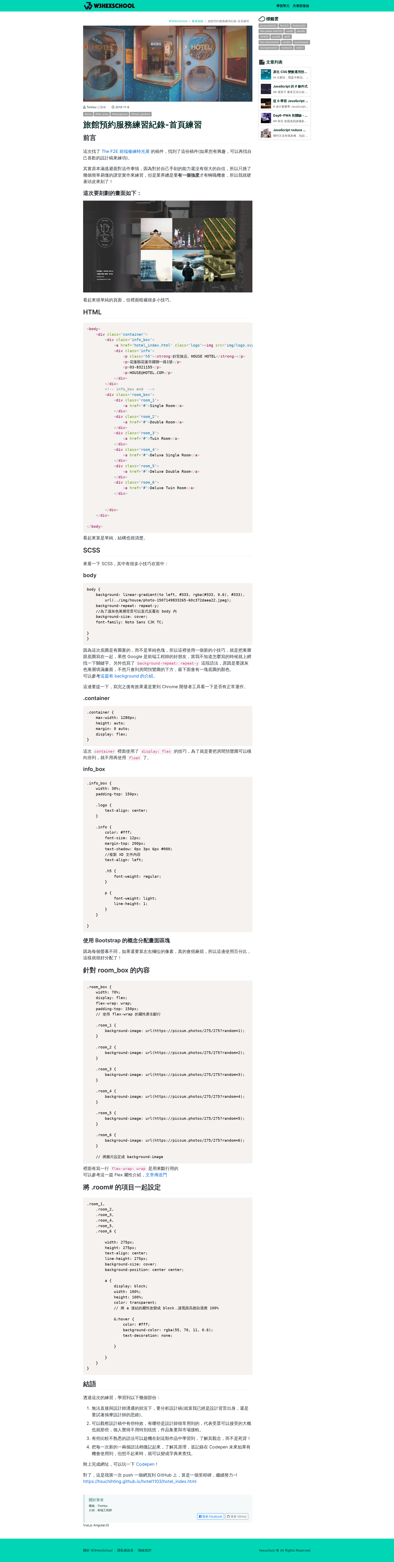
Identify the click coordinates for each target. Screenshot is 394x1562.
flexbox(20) (299, 25)
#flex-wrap (101, 114)
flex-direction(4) (269, 42)
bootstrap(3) (301, 42)
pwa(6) (301, 31)
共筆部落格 (302, 5)
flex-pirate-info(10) (271, 31)
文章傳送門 (156, 1174)
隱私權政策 (125, 1550)
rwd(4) (286, 42)
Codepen (145, 1464)
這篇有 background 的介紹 (126, 676)
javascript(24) (268, 25)
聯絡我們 (144, 1550)
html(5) (264, 36)
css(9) (289, 31)
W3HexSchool (178, 21)
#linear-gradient (140, 114)
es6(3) (299, 47)
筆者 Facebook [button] (212, 1516)
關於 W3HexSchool (98, 1550)
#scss (88, 114)
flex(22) (284, 25)
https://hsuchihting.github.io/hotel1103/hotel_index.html (139, 1481)
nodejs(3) (286, 47)
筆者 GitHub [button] (238, 1516)
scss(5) (276, 36)
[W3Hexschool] (109, 6)
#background (119, 114)
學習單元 (283, 5)
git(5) (287, 36)
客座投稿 (197, 21)
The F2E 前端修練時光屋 (126, 151)
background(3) (268, 47)
